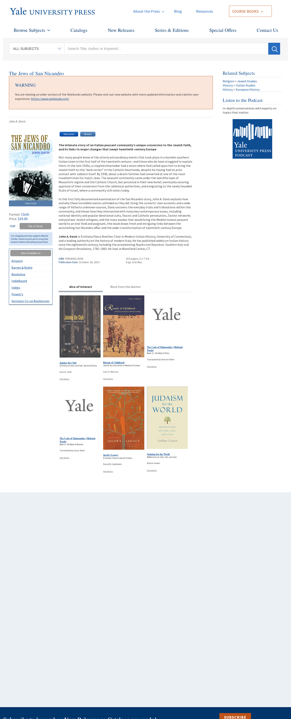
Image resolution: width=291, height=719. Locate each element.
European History (248, 89)
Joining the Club (68, 362)
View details (64, 379)
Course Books (245, 11)
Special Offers (222, 30)
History (228, 85)
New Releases (121, 30)
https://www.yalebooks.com (50, 99)
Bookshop (18, 274)
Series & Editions (172, 30)
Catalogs (78, 30)
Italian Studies (245, 85)
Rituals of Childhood (114, 362)
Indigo (15, 287)
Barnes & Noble (21, 267)
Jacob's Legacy (110, 455)
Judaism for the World (158, 454)
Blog (178, 11)
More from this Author (125, 287)
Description (69, 134)
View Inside (30, 203)
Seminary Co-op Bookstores (30, 301)
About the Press (146, 11)
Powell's (17, 294)
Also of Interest (80, 287)
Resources (204, 11)
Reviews (87, 134)
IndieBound (19, 281)
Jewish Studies (247, 81)
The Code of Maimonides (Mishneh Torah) (165, 348)
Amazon (17, 261)
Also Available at (30, 253)
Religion (228, 81)
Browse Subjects (29, 30)
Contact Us (267, 30)
